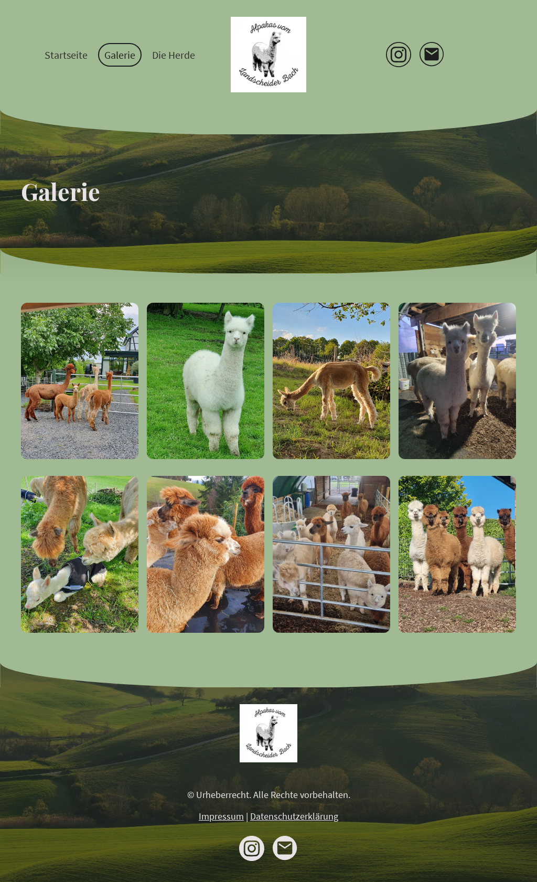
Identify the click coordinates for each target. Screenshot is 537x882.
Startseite (66, 54)
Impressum (221, 816)
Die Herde (173, 54)
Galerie (119, 54)
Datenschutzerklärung (294, 816)
